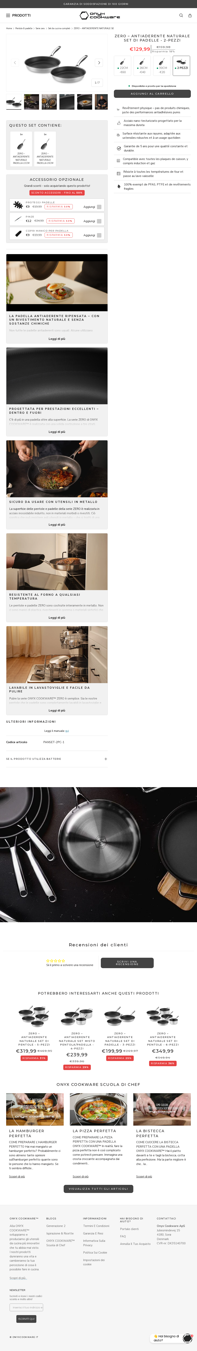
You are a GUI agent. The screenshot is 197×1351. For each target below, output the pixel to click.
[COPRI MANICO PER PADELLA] (18, 231)
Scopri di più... (18, 1278)
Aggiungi (89, 207)
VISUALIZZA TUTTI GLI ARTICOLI (98, 1188)
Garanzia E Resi (93, 1233)
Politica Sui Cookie (95, 1253)
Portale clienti (129, 1229)
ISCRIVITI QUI (26, 1318)
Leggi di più (57, 339)
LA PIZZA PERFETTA (94, 1131)
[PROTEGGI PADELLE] (18, 203)
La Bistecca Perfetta (150, 1133)
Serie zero (40, 28)
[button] (190, 15)
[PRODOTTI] (8, 15)
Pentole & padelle (23, 28)
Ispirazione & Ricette (60, 1233)
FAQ (123, 1236)
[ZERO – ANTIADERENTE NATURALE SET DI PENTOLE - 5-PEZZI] (34, 1016)
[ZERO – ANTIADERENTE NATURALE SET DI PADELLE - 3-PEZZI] (120, 1016)
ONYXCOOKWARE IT (25, 1337)
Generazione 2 (55, 1226)
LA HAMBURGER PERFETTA (26, 1133)
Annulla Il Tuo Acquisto (135, 1244)
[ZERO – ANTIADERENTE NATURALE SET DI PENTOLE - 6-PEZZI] (162, 1016)
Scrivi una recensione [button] (127, 963)
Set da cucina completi (59, 28)
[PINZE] (18, 217)
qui (67, 731)
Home (9, 28)
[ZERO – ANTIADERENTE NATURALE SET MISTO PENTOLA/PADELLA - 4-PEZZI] (77, 1016)
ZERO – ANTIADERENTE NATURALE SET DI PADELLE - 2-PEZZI (95, 28)
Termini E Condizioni (96, 1226)
